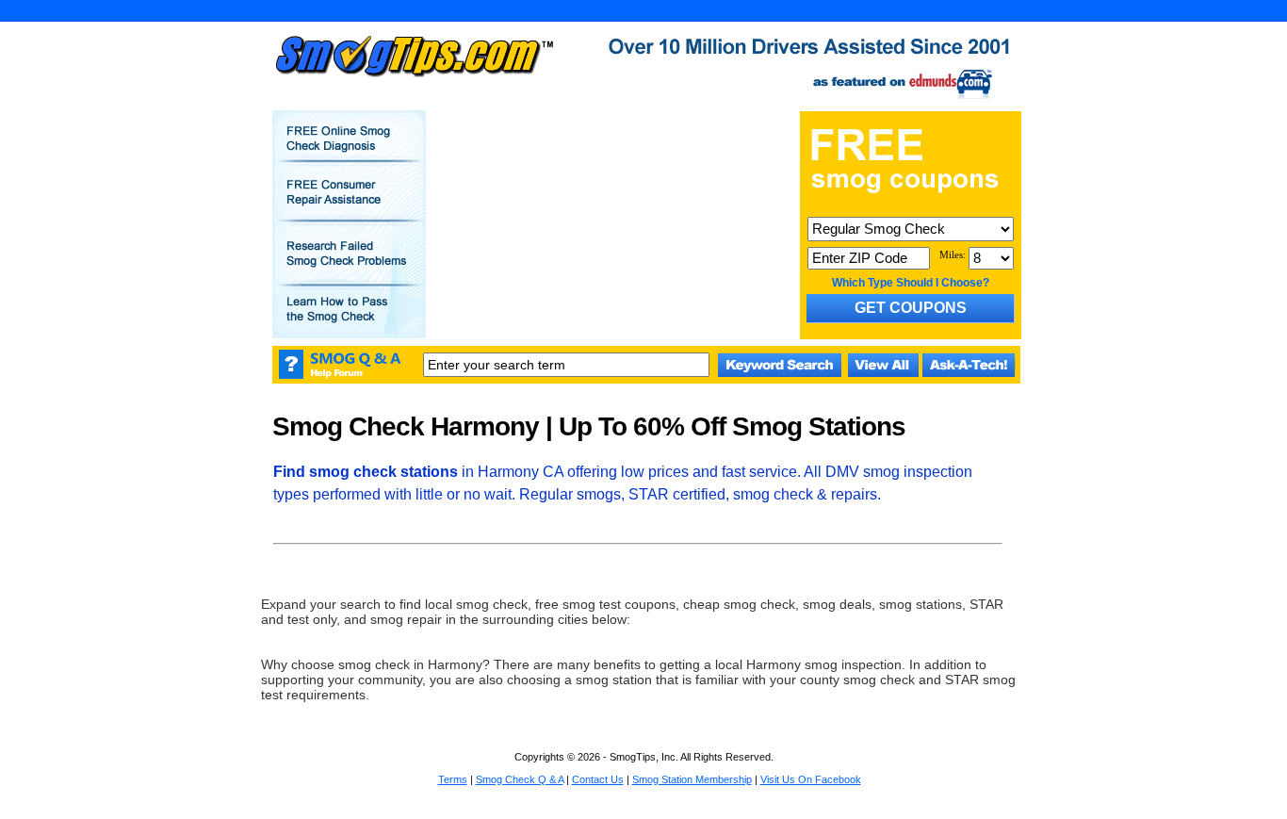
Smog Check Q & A (519, 779)
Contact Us (598, 779)
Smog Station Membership (692, 779)
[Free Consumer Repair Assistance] (348, 205)
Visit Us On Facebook (810, 779)
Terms (452, 779)
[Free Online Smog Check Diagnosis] (348, 151)
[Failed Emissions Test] (348, 266)
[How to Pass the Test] (348, 322)
